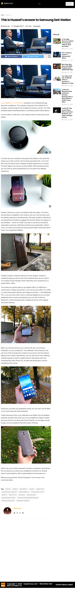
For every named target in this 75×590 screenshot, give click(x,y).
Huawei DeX (40, 489)
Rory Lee (17, 508)
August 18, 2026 (68, 49)
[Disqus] (26, 550)
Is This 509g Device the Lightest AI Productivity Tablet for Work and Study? (67, 42)
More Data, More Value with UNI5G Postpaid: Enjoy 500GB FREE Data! (67, 67)
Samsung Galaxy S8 (8, 500)
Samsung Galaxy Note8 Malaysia (28, 497)
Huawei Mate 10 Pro (37, 492)
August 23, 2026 (68, 85)
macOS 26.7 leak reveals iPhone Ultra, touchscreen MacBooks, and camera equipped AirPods (67, 112)
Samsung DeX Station (9, 497)
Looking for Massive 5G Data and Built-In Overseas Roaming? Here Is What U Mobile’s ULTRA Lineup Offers (67, 96)
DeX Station (23, 489)
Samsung (22, 495)
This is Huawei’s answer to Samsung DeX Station (67, 55)
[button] (39, 3)
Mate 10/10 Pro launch (16, 103)
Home (2, 15)
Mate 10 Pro (13, 495)
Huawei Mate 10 (24, 492)
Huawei (3, 103)
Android (8, 489)
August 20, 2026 (68, 72)
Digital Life (8, 15)
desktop (15, 489)
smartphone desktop (23, 500)
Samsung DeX (31, 495)
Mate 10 (4, 495)
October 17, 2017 (68, 60)
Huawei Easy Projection (9, 492)
